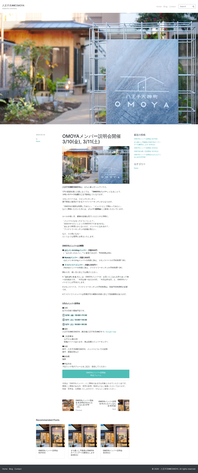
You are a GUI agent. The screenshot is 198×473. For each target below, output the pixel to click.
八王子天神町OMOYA (13, 5)
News (38, 141)
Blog (165, 6)
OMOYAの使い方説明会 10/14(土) (146, 151)
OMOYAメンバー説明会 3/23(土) (146, 148)
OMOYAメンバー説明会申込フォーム (96, 373)
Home (159, 6)
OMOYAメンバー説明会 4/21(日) (146, 139)
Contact (172, 6)
